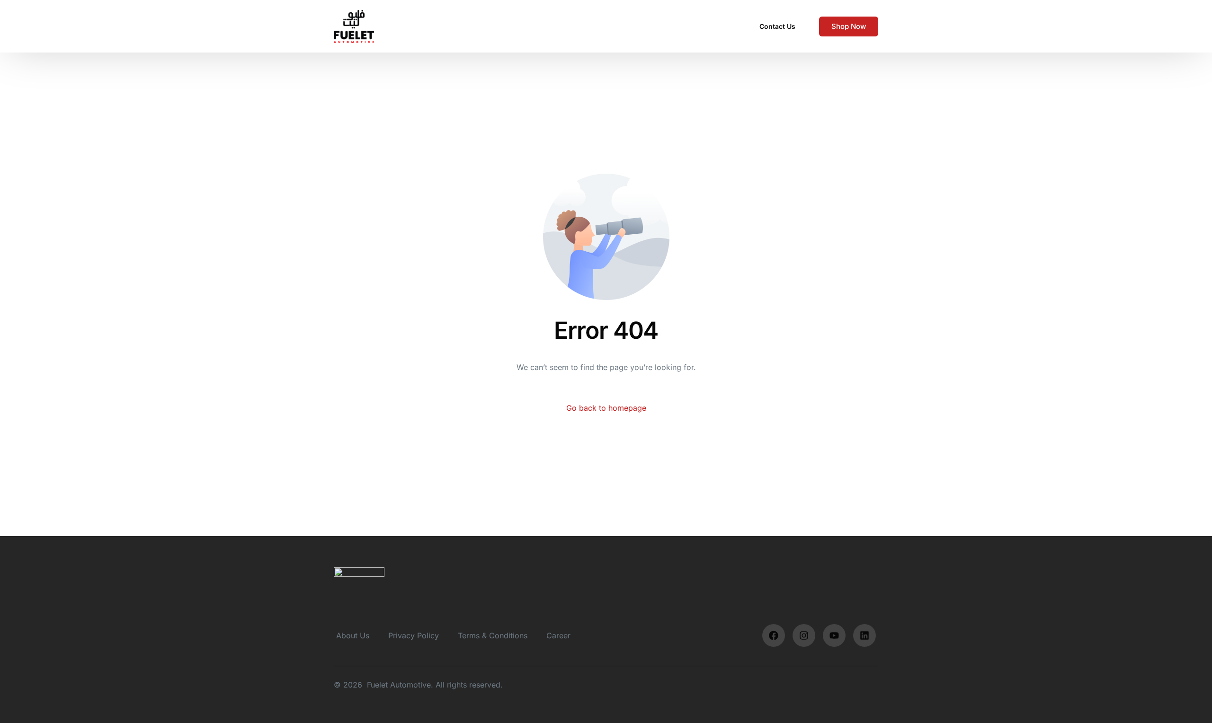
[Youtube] (834, 635)
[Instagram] (804, 635)
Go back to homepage (606, 408)
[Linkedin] (864, 635)
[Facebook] (773, 635)
